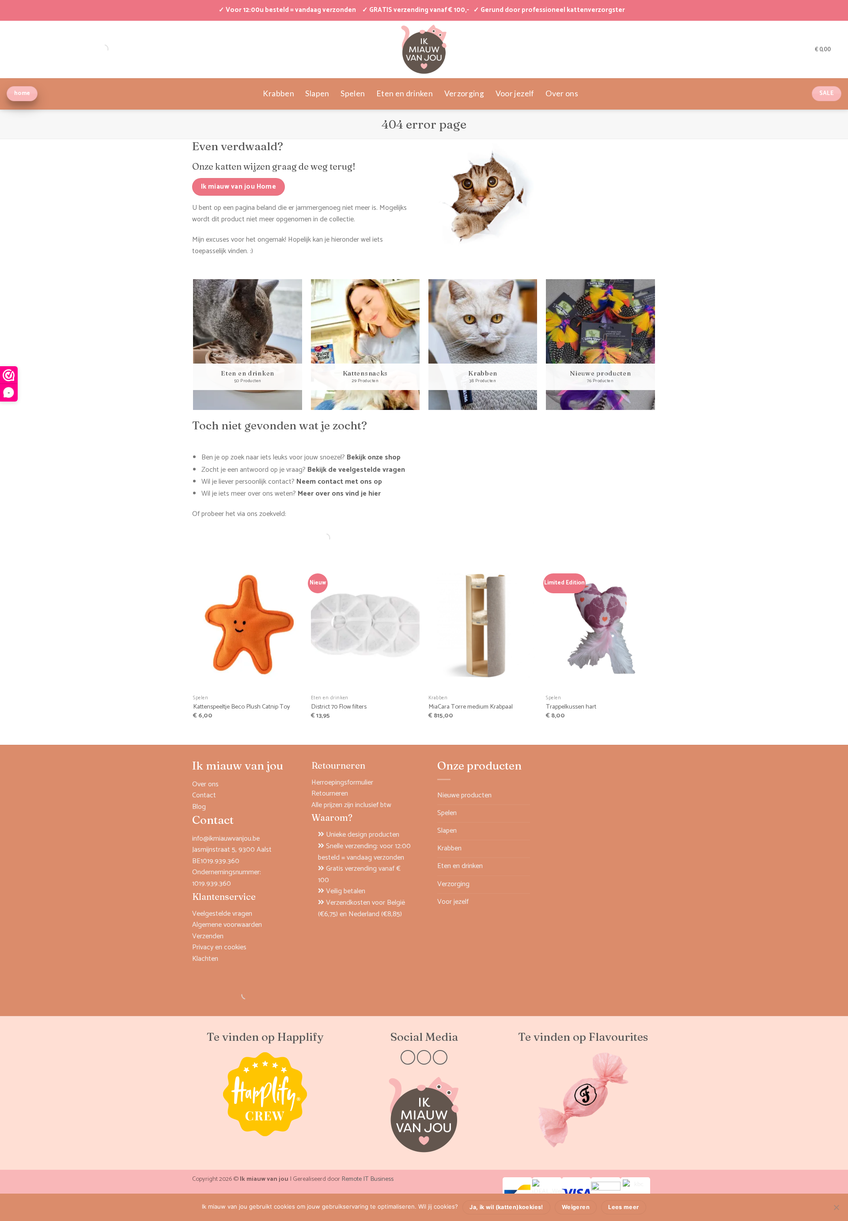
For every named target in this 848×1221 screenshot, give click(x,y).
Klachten (205, 959)
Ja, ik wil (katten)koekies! (506, 1207)
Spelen (353, 93)
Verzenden (207, 936)
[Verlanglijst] (805, 49)
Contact (204, 795)
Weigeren (576, 1207)
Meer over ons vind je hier (339, 494)
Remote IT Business (367, 1179)
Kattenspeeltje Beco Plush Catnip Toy (241, 707)
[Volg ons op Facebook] (408, 1057)
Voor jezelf (515, 93)
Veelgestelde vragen (222, 914)
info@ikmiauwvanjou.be (226, 839)
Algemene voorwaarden (227, 925)
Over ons (561, 93)
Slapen (317, 93)
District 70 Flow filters (339, 707)
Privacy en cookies (219, 947)
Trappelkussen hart (571, 707)
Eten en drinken (404, 93)
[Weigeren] (836, 1210)
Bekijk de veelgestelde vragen (356, 470)
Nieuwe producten (464, 795)
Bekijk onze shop (374, 457)
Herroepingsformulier (342, 783)
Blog (199, 807)
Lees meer (623, 1207)
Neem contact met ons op (339, 482)
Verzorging (464, 93)
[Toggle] (524, 813)
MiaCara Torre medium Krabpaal (470, 707)
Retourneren (329, 794)
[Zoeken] (318, 538)
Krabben (278, 93)
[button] (791, 49)
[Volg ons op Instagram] (424, 1057)
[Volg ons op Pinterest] (440, 1057)
